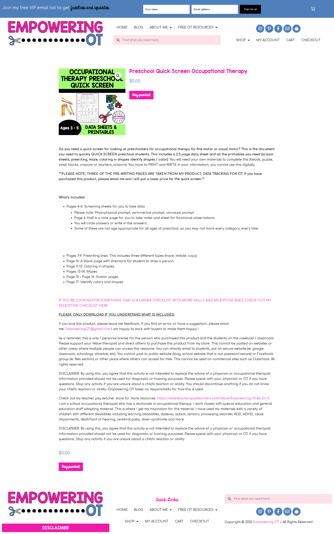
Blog (138, 27)
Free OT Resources (195, 27)
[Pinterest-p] (269, 29)
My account (268, 40)
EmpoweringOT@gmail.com (87, 329)
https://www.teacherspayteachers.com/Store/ (193, 398)
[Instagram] (260, 29)
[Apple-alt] (296, 29)
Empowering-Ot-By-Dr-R (249, 398)
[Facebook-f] (278, 29)
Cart (290, 40)
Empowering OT (266, 522)
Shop (241, 40)
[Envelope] (287, 29)
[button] (118, 75)
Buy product (141, 95)
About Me (159, 27)
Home (122, 27)
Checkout (310, 40)
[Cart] (313, 9)
